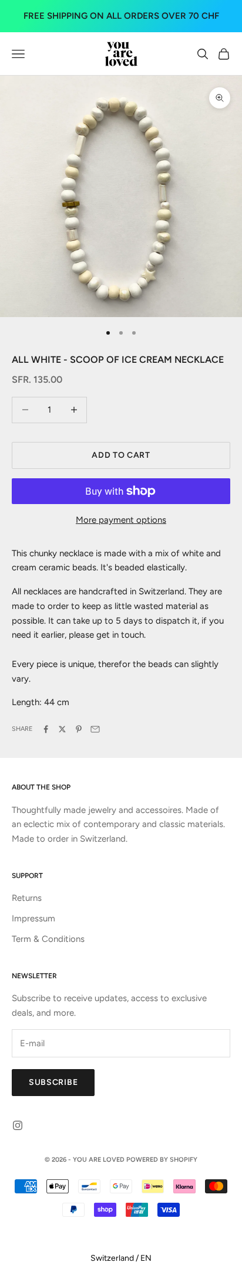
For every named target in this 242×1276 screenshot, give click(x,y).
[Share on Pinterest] (78, 729)
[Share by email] (95, 729)
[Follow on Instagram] (17, 1125)
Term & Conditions (48, 939)
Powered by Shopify (161, 1159)
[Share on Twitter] (62, 729)
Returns (27, 898)
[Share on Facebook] (46, 729)
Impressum (33, 918)
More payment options (121, 520)
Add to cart (121, 455)
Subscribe (53, 1082)
